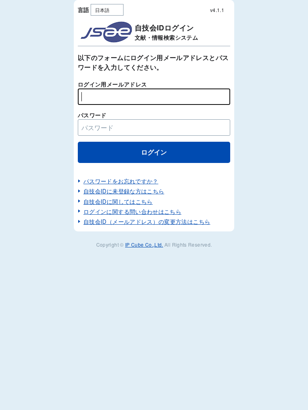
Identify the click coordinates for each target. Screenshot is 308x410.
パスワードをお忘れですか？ (120, 181)
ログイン (154, 152)
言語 (83, 10)
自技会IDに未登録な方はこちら (123, 191)
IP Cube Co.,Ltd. (144, 244)
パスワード (92, 115)
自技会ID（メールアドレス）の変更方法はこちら (146, 221)
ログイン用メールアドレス (112, 84)
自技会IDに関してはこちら (118, 201)
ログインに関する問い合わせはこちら (132, 211)
